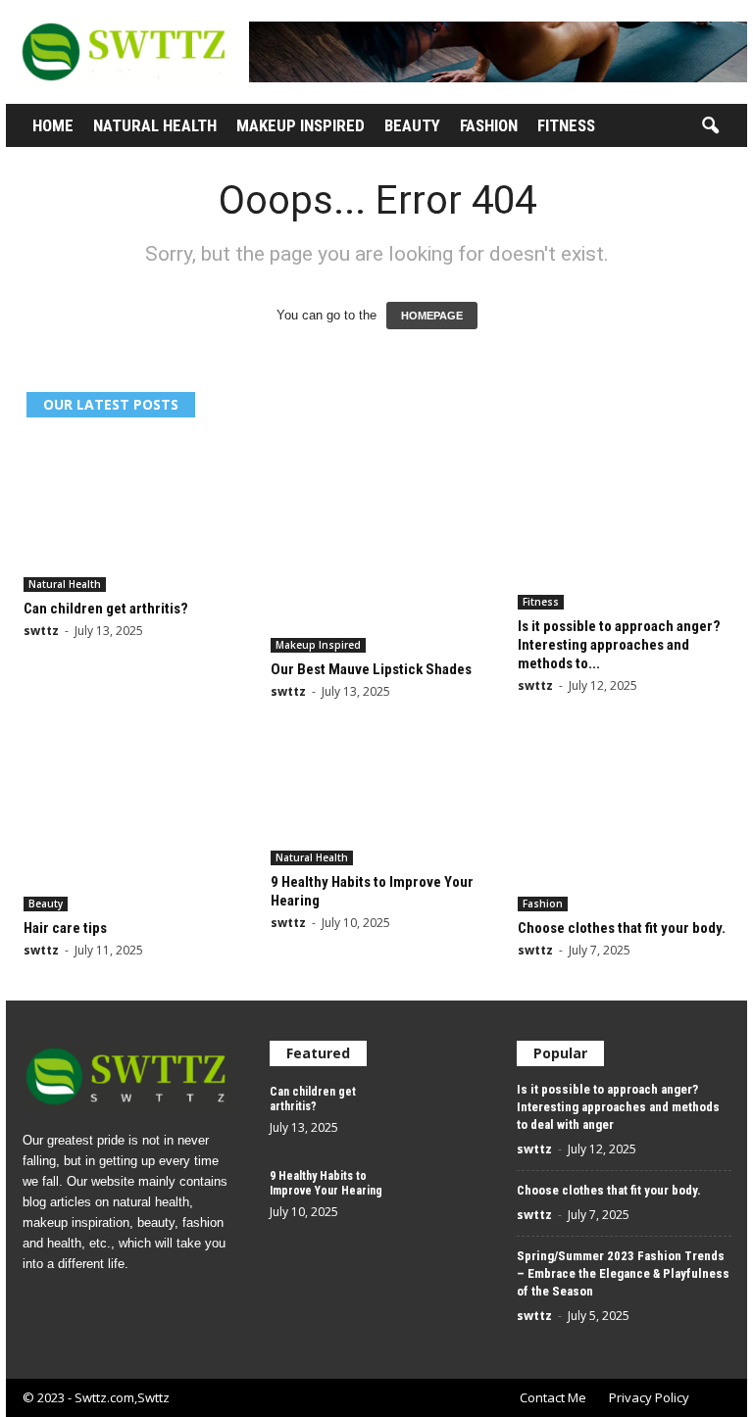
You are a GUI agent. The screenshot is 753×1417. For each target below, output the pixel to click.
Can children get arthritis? (106, 608)
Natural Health (155, 125)
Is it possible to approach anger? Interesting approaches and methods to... (619, 644)
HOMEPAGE (432, 315)
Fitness (566, 125)
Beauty (412, 125)
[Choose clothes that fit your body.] (624, 826)
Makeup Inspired (300, 125)
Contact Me (553, 1397)
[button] (709, 126)
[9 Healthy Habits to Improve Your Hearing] (377, 803)
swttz (41, 630)
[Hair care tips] (130, 826)
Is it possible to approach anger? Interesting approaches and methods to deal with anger (618, 1107)
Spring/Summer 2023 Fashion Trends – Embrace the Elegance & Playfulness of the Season (623, 1273)
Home (53, 125)
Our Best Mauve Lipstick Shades (371, 669)
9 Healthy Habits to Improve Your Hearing (326, 1183)
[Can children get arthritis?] (130, 515)
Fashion (489, 125)
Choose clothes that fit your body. (622, 928)
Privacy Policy (649, 1397)
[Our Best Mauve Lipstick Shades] (377, 546)
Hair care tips (65, 928)
